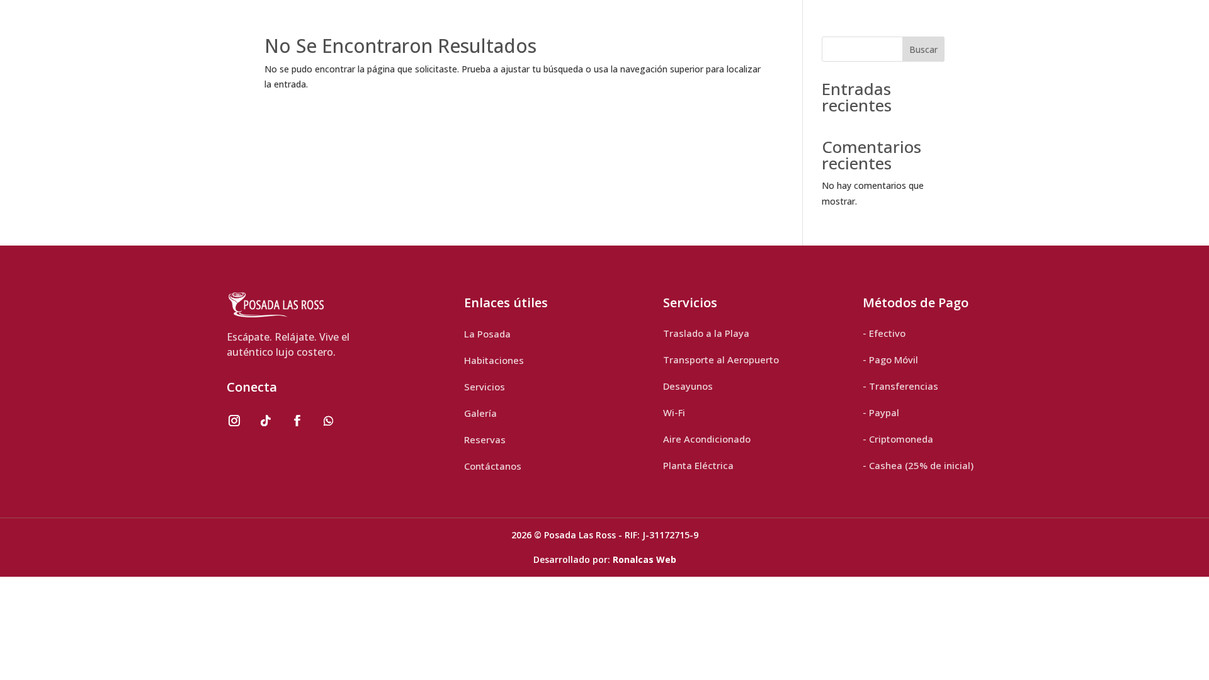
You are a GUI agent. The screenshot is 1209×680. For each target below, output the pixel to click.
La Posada (487, 333)
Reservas (485, 439)
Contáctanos (492, 466)
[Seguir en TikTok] (265, 420)
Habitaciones (494, 360)
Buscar (923, 49)
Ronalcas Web (644, 559)
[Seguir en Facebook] (297, 420)
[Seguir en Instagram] (234, 420)
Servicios (484, 386)
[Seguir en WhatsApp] (328, 420)
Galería (480, 413)
